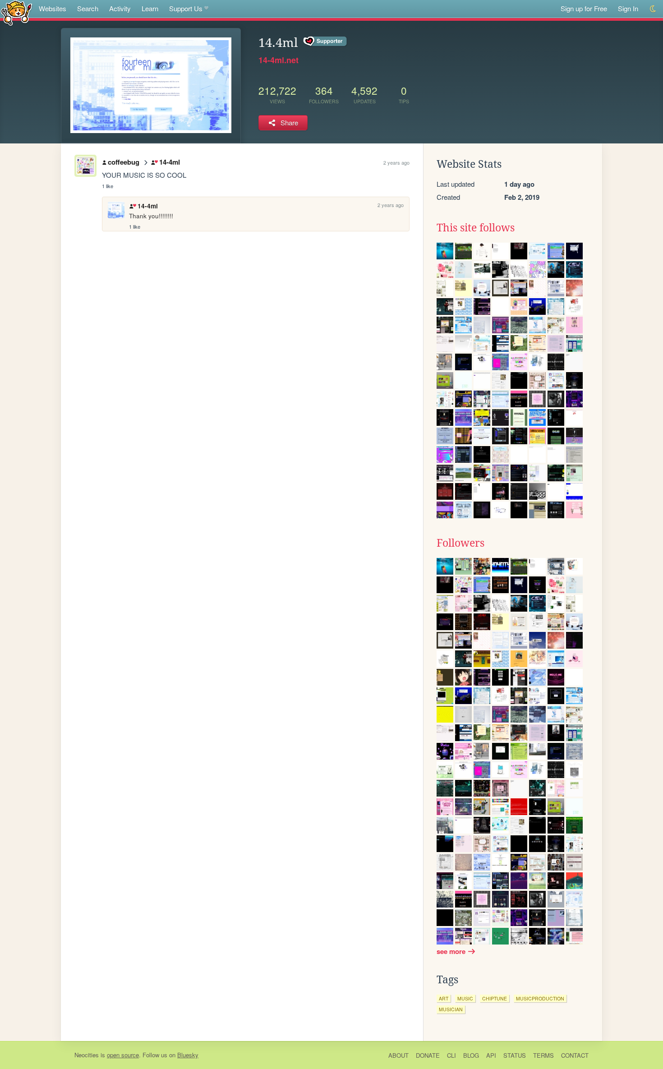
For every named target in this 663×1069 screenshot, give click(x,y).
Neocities (86, 1055)
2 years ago (396, 162)
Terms (543, 1055)
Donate (428, 1055)
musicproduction (540, 998)
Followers (460, 543)
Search (87, 8)
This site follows (476, 228)
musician (451, 1009)
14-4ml (169, 162)
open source (123, 1055)
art (443, 998)
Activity (120, 8)
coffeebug (123, 162)
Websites (52, 8)
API (491, 1055)
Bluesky (187, 1055)
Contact (575, 1055)
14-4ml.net (278, 60)
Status (514, 1055)
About (398, 1055)
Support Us (186, 8)
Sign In (628, 8)
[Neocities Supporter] (325, 41)
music (465, 998)
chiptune (494, 998)
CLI (451, 1055)
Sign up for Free (584, 8)
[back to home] (16, 12)
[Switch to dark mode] (653, 9)
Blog (471, 1055)
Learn (150, 8)
